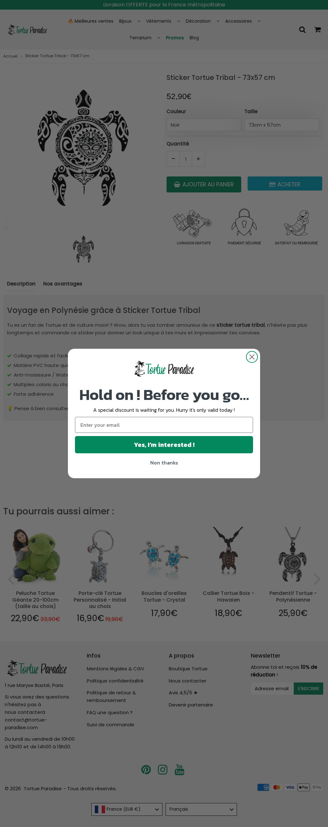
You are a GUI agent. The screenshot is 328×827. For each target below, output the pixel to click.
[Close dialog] (252, 357)
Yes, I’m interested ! (164, 444)
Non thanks (164, 462)
